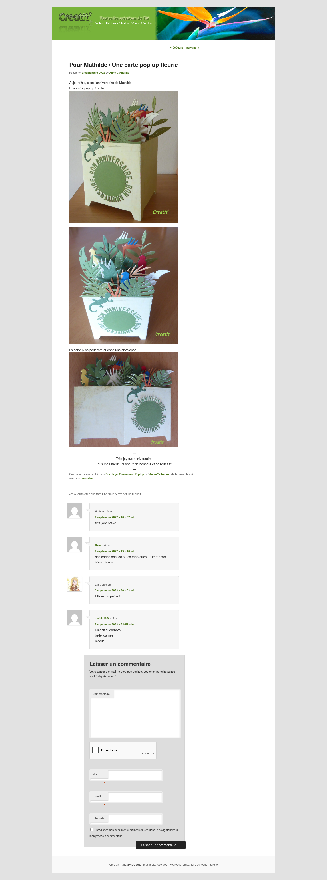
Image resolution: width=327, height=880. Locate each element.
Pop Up (139, 474)
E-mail (99, 797)
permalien (87, 478)
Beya (98, 545)
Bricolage (111, 474)
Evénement (126, 474)
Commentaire (102, 694)
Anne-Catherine (119, 73)
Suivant (192, 47)
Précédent (174, 47)
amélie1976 (102, 618)
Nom (99, 775)
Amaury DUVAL (131, 864)
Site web (98, 818)
